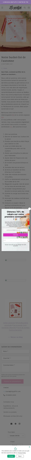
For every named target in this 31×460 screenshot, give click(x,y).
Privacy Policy (22, 453)
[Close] (29, 447)
